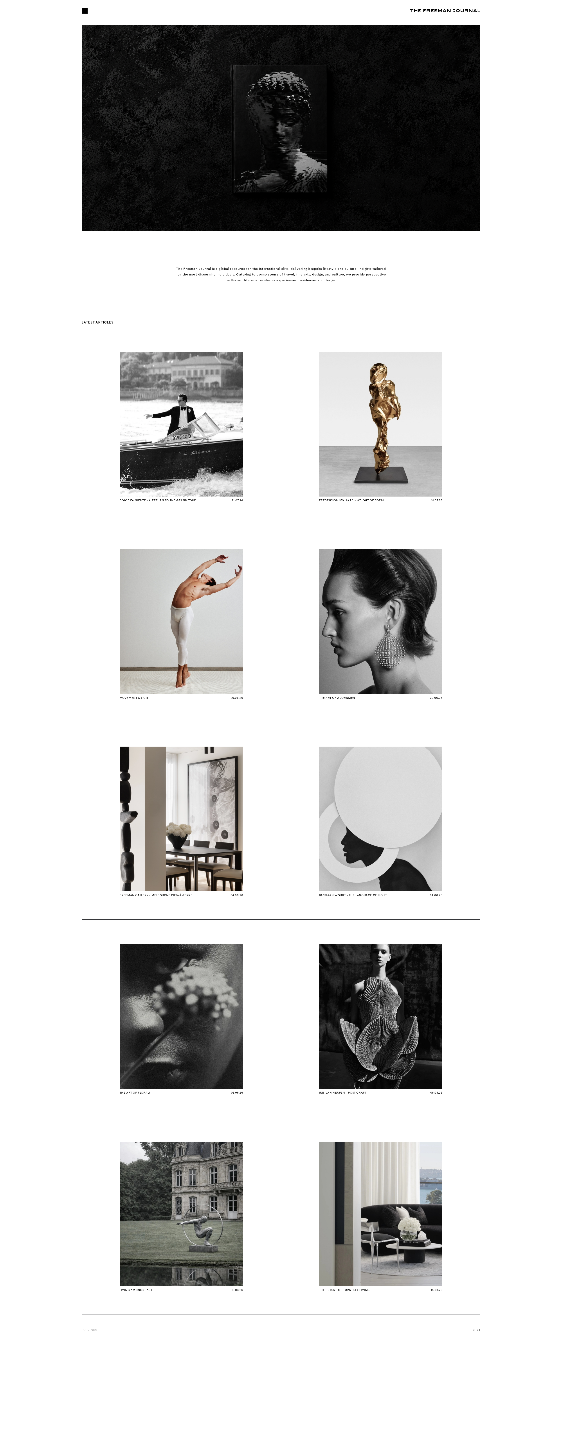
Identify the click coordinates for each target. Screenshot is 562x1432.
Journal (214, 10)
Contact (242, 10)
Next (476, 1330)
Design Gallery (180, 10)
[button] (85, 11)
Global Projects (115, 10)
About (148, 10)
